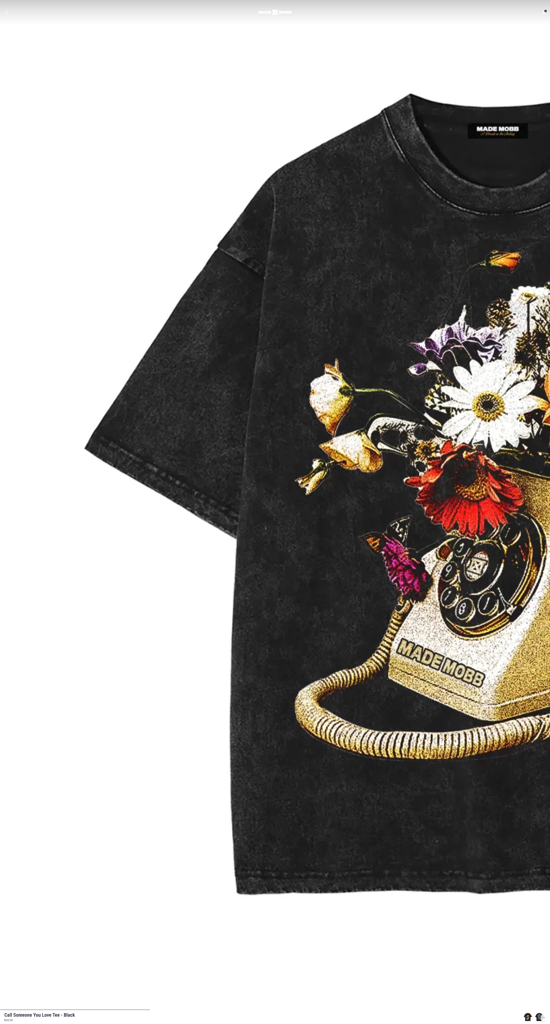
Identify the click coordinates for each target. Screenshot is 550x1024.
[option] (528, 1017)
